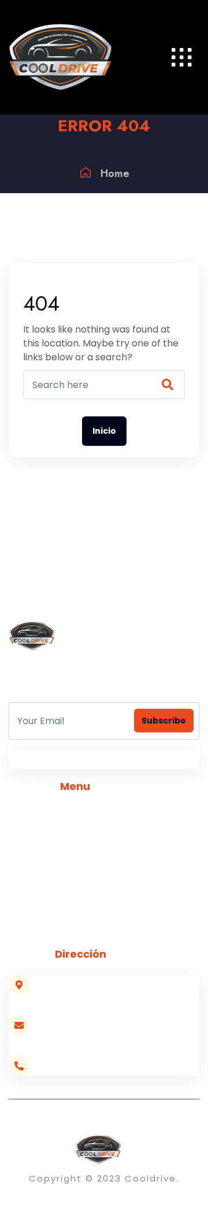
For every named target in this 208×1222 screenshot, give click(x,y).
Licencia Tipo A (40, 837)
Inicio (104, 431)
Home (115, 173)
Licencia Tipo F (39, 860)
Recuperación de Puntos (61, 883)
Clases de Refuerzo (51, 906)
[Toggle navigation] (181, 57)
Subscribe (164, 720)
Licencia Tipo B (40, 814)
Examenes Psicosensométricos (75, 930)
